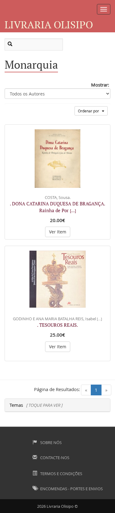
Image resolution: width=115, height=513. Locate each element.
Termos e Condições (60, 473)
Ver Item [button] (57, 232)
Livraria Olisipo (49, 24)
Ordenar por (90, 110)
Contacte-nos (54, 457)
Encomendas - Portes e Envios (71, 488)
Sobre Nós (50, 442)
